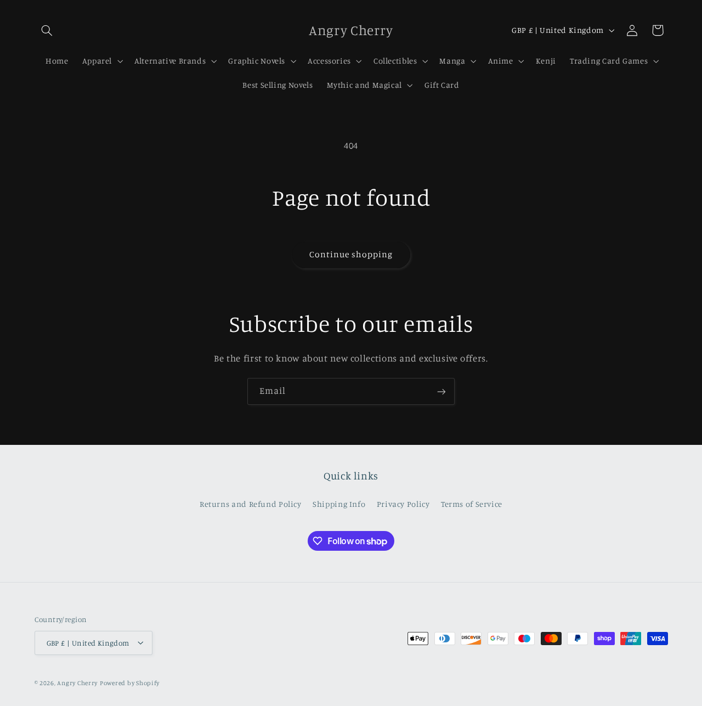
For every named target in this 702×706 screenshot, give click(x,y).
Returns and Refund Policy (251, 503)
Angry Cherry (77, 682)
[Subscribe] (441, 391)
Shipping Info (339, 503)
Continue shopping (351, 254)
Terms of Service (471, 503)
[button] (47, 30)
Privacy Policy (403, 503)
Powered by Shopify (130, 682)
